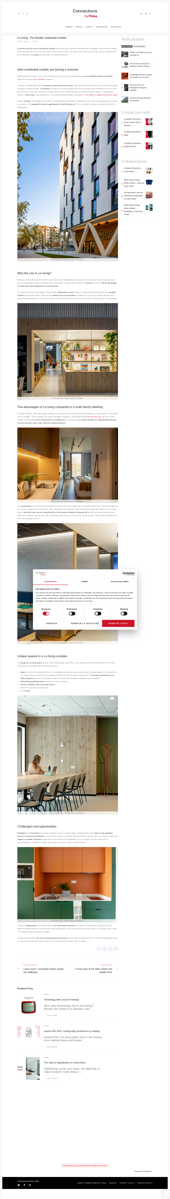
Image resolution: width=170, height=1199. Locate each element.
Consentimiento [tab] (50, 581)
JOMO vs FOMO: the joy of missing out (141, 53)
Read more (52, 1015)
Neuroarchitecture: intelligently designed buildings (138, 87)
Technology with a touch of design (61, 999)
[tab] (127, 47)
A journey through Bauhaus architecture (140, 99)
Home (19, 41)
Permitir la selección (85, 623)
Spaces (26, 41)
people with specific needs (107, 95)
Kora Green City (94, 417)
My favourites (139, 46)
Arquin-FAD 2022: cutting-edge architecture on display (72, 1031)
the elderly (90, 95)
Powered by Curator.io (142, 1171)
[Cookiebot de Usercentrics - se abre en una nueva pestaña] (124, 574)
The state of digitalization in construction (64, 1062)
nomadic (40, 79)
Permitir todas (118, 623)
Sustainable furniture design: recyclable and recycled (141, 76)
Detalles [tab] (85, 581)
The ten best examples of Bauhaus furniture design (140, 65)
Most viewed (127, 46)
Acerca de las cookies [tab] (120, 581)
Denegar (51, 623)
